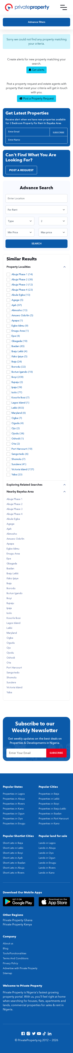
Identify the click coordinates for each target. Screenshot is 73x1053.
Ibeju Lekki (12, 573)
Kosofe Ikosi (14, 618)
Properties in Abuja (14, 798)
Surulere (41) (19, 464)
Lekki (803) (18, 408)
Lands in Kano (47, 872)
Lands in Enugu (47, 863)
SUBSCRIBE (58, 132)
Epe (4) (16, 336)
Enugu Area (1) (20, 331)
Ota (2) (16, 443)
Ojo (9, 648)
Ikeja (9, 583)
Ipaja (9, 608)
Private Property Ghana (17, 920)
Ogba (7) (17, 418)
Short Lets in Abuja (13, 867)
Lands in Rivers (47, 867)
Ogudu (11, 643)
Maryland (12, 633)
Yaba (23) (17, 474)
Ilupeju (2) (17, 382)
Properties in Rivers (14, 803)
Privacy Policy (10, 963)
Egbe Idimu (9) (20, 325)
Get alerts (37, 70)
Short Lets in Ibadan (14, 863)
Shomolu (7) (18, 459)
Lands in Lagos (47, 843)
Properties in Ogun (13, 813)
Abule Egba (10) (21, 295)
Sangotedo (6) (20, 454)
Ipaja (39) (17, 387)
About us (8, 943)
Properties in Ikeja (49, 794)
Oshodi (11, 658)
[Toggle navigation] (63, 7)
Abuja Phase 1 (15, 499)
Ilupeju (10, 603)
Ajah (9, 529)
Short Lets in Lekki (13, 848)
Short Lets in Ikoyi (13, 853)
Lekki (9, 628)
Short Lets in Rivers (13, 872)
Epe (9, 558)
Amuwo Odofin (15, 539)
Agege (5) (17, 300)
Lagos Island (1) (20, 402)
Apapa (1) (17, 320)
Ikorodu (11, 588)
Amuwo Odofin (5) (22, 315)
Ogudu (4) (18, 423)
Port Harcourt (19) (22, 449)
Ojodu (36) (18, 433)
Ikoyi (9, 598)
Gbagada (12, 563)
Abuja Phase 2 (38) (22, 279)
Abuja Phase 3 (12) (22, 284)
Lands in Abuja (47, 848)
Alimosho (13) (19, 310)
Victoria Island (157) (23, 469)
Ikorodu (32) (19, 366)
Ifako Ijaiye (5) (19, 356)
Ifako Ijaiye (12, 578)
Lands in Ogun (47, 858)
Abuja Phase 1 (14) (22, 274)
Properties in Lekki (49, 798)
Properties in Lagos (14, 794)
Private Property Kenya (17, 924)
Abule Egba (13, 519)
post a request (21, 170)
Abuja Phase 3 (15, 509)
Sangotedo (13, 672)
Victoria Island (14, 687)
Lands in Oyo (46, 853)
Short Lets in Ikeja (13, 843)
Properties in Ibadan (50, 813)
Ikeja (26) (17, 361)
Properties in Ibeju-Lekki (52, 808)
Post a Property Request (38, 99)
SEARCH (36, 243)
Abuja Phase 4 (15, 514)
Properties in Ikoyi (49, 803)
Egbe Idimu (13, 549)
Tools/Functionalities (14, 953)
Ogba (10, 638)
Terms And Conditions (15, 958)
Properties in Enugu (14, 823)
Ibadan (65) (18, 346)
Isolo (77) (17, 392)
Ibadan (10, 568)
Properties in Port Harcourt (54, 818)
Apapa (10, 544)
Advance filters (36, 22)
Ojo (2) (16, 428)
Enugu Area (13, 554)
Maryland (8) (19, 413)
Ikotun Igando (15, 593)
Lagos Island (13, 623)
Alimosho (12, 534)
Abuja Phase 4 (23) (22, 289)
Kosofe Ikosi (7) (20, 397)
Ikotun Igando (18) (22, 372)
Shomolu (11, 677)
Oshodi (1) (18, 438)
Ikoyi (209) (17, 377)
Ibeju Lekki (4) (19, 351)
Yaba (9, 692)
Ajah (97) (17, 305)
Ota (9, 663)
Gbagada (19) (19, 341)
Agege (10, 524)
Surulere (11, 682)
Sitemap (7, 973)
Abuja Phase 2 (15, 504)
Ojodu (10, 653)
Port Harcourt (14, 667)
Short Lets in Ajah (13, 858)
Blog (5, 948)
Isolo (9, 613)
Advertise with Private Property (20, 968)
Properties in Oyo (13, 818)
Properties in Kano (13, 808)
